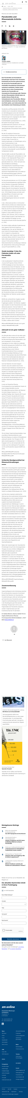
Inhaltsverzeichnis (11, 73)
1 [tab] (20, 33)
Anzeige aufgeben (20, 1080)
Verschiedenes (19, 1078)
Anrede (4, 902)
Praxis (3, 1039)
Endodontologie (5, 1072)
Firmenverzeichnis (20, 1050)
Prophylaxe (18, 1034)
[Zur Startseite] (10, 3)
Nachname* (5, 921)
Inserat (17, 1069)
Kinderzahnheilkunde (6, 1081)
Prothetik (4, 1076)
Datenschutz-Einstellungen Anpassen (10, 1095)
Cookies (15, 1090)
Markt (17, 1045)
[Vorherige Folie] (3, 32)
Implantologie (5, 1070)
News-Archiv (5, 1045)
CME (3, 1050)
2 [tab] (23, 33)
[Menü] (3, 4)
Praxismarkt (18, 1076)
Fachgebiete (5, 1065)
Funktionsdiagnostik (20, 1036)
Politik (3, 1036)
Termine (18, 1055)
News (3, 1032)
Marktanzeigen (19, 1048)
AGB (9, 1090)
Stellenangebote (19, 1071)
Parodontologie (5, 1067)
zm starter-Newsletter (15, 950)
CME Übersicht (5, 1055)
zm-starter (18, 1064)
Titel (3, 909)
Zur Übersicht (8, 641)
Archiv (3, 1060)
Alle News (4, 1034)
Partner (3, 1090)
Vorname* (4, 915)
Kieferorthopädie (5, 1074)
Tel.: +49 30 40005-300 (7, 1020)
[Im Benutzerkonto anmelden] (22, 2)
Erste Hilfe (4, 1053)
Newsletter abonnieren (13, 940)
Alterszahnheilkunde (20, 1032)
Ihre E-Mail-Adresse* (7, 896)
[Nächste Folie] (6, 32)
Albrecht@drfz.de (9, 621)
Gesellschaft (4, 1041)
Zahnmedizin (5, 1043)
